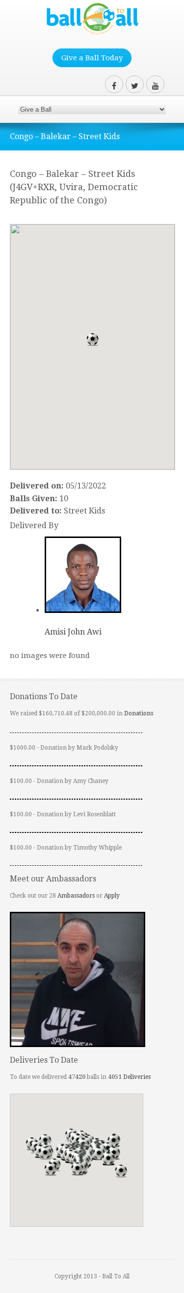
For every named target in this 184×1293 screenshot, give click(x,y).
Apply (112, 895)
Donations (138, 713)
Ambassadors (76, 895)
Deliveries (137, 1076)
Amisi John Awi (73, 631)
